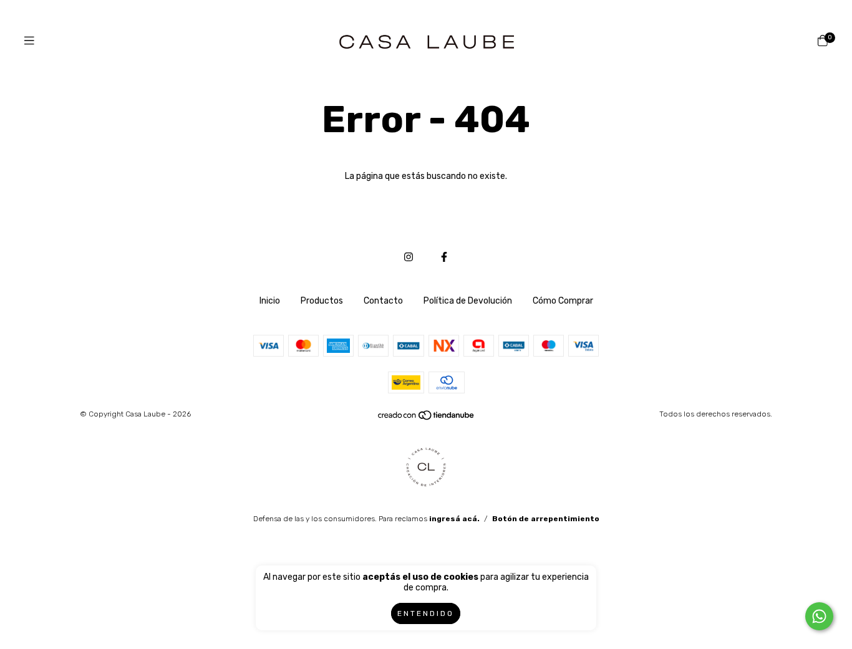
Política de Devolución (468, 301)
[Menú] (29, 41)
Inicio (269, 301)
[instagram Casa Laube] (408, 257)
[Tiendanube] (427, 417)
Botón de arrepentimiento (545, 518)
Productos (322, 301)
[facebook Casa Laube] (444, 257)
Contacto (383, 301)
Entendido (425, 613)
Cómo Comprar (563, 301)
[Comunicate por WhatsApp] (819, 616)
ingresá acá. (454, 518)
